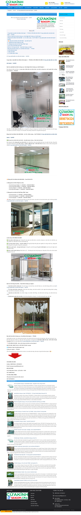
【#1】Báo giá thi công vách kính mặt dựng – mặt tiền (69, 90)
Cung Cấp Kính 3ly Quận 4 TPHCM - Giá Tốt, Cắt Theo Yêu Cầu (25, 480)
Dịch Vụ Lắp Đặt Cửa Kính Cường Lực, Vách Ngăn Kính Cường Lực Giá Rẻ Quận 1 (24, 36)
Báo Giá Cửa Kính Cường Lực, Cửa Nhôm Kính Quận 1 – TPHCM (20, 48)
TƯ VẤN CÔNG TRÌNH (12, 53)
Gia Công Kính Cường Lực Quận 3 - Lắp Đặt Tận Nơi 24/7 (24, 421)
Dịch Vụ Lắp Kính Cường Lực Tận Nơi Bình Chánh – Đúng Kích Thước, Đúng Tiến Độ (29, 383)
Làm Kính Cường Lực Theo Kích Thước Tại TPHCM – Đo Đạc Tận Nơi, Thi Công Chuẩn (30, 411)
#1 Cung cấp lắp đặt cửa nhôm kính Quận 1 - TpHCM (18, 56)
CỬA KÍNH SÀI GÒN (12, 50)
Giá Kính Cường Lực (18, 7)
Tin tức (60, 7)
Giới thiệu (9, 490)
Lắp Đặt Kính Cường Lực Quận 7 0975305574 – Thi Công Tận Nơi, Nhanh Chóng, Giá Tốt (30, 393)
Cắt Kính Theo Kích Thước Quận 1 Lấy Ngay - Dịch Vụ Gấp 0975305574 (27, 429)
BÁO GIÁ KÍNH (11, 51)
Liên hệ (65, 7)
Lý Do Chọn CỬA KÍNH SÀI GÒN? (14, 45)
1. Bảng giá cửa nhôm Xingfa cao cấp (15, 42)
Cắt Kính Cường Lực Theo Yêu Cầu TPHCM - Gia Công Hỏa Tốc (25, 463)
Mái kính (47, 7)
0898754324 (56, 3)
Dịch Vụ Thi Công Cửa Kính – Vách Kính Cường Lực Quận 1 (19, 47)
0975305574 (72, 3)
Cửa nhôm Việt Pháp (63, 37)
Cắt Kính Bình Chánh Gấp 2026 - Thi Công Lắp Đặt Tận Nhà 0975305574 (27, 454)
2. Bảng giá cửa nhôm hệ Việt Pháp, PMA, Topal (17, 44)
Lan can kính (54, 7)
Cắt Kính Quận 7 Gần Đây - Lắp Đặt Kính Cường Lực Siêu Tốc (25, 438)
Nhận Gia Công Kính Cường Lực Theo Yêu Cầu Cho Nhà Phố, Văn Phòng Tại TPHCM (29, 401)
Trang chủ (9, 7)
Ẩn (33, 30)
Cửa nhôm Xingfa (62, 34)
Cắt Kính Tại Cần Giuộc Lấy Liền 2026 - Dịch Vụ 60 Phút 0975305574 (26, 446)
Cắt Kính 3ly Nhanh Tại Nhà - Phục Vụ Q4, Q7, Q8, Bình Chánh (25, 472)
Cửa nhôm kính (28, 7)
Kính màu (42, 7)
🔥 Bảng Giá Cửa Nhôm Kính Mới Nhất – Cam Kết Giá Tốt (19, 40)
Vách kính (35, 7)
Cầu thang (61, 29)
